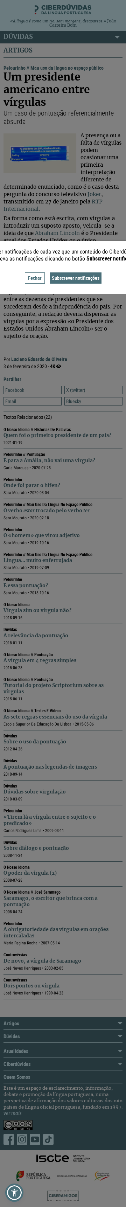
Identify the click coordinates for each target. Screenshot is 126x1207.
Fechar (35, 278)
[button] (14, 1192)
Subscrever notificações (75, 278)
